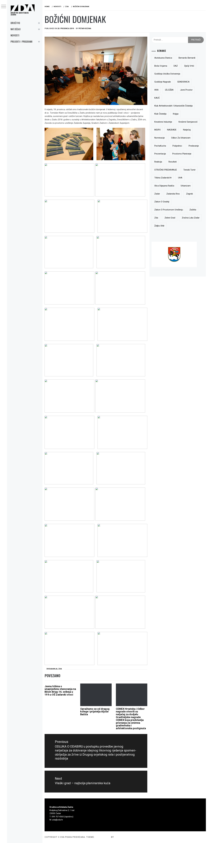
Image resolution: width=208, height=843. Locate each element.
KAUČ (157, 98)
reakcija (158, 161)
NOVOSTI (15, 35)
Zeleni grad (170, 217)
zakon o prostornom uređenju (168, 209)
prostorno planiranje (181, 153)
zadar (157, 193)
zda (156, 217)
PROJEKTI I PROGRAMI (22, 41)
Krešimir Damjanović (188, 122)
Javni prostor (186, 90)
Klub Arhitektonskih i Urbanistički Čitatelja (173, 105)
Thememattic (122, 837)
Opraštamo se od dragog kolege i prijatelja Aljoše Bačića (95, 711)
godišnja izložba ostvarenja (167, 73)
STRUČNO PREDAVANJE (165, 170)
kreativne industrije (163, 122)
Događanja (52, 669)
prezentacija (160, 153)
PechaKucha (160, 146)
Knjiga (175, 114)
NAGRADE (171, 129)
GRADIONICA (183, 82)
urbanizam (186, 185)
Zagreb (189, 193)
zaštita (192, 209)
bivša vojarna (160, 66)
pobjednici (177, 146)
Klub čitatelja (160, 114)
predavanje (194, 146)
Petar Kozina (85, 28)
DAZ (176, 66)
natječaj (187, 129)
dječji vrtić (189, 66)
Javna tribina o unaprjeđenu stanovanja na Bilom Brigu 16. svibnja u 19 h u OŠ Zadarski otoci (60, 690)
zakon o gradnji (161, 201)
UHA (180, 177)
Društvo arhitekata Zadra (20, 14)
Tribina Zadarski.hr (163, 177)
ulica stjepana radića (164, 185)
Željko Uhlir (159, 225)
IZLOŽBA (169, 90)
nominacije (159, 138)
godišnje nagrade (162, 82)
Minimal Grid (103, 837)
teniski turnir (189, 170)
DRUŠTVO (15, 23)
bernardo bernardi (187, 58)
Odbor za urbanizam (180, 138)
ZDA (60, 669)
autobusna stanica (163, 58)
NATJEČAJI (16, 29)
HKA (156, 90)
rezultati (173, 161)
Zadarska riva (173, 193)
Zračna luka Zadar (191, 217)
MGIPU (157, 129)
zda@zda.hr (57, 820)
